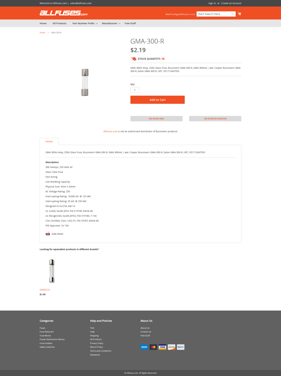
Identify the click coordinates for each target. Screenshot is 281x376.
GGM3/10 (45, 289)
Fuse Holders (46, 343)
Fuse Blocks (45, 335)
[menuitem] (43, 23)
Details (49, 141)
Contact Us (145, 331)
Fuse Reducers (47, 331)
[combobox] (216, 14)
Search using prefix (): (180, 14)
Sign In (212, 3)
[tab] (49, 141)
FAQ (92, 327)
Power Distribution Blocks (52, 339)
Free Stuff (145, 335)
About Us (144, 327)
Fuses (42, 327)
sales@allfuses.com (81, 3)
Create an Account (231, 3)
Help (92, 331)
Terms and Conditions (100, 350)
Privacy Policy (96, 343)
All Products (96, 339)
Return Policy (96, 346)
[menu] (140, 23)
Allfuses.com (110, 131)
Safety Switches (47, 346)
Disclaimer (95, 354)
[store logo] (63, 13)
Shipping (94, 335)
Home (42, 32)
